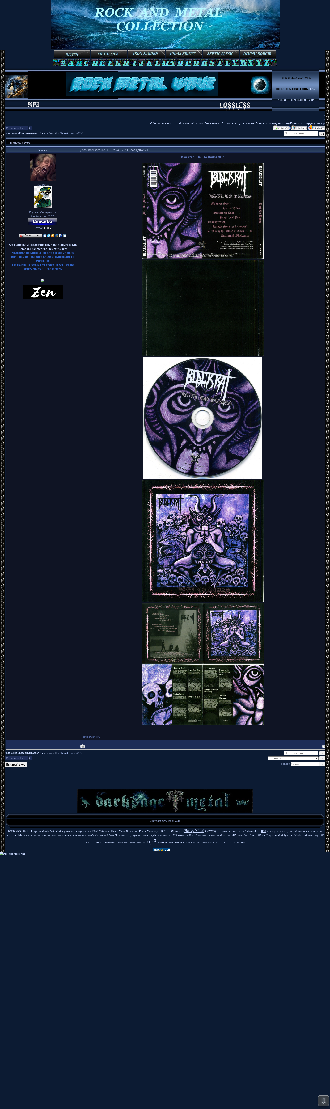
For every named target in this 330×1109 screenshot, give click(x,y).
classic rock (206, 842)
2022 (220, 842)
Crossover (146, 835)
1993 (127, 835)
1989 (204, 835)
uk (301, 835)
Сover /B (53, 133)
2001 (166, 842)
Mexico (73, 831)
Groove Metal (309, 831)
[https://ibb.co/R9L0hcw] (202, 478)
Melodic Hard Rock (178, 842)
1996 (186, 835)
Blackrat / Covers (68, 133)
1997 (258, 831)
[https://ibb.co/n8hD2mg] (203, 258)
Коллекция (11, 133)
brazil (90, 831)
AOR (190, 842)
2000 (219, 831)
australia (197, 842)
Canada (94, 835)
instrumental (51, 835)
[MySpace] (61, 235)
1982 (317, 831)
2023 (242, 842)
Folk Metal (307, 835)
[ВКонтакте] (45, 235)
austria (240, 835)
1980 (217, 835)
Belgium (275, 831)
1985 (39, 835)
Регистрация (297, 100)
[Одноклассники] (53, 235)
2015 (102, 842)
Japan (156, 831)
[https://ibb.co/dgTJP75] (203, 355)
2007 (281, 831)
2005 (136, 831)
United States (195, 835)
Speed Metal (71, 835)
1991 (213, 835)
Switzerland (250, 831)
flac (237, 842)
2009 (139, 835)
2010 (170, 835)
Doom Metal (114, 835)
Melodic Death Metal (51, 831)
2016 (126, 842)
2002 (264, 835)
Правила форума (232, 123)
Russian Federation (137, 842)
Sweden (235, 831)
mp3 (151, 841)
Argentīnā (65, 831)
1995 (229, 835)
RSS (312, 88)
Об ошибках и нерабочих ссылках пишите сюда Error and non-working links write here (43, 247)
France (253, 835)
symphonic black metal (293, 831)
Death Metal (118, 831)
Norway (130, 831)
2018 (175, 835)
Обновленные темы (163, 123)
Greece (223, 835)
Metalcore (10, 835)
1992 (123, 835)
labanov (42, 150)
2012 (258, 835)
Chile (87, 842)
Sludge (316, 835)
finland (161, 842)
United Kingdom (32, 831)
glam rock (226, 831)
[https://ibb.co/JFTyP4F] (203, 662)
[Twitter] (49, 235)
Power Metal (146, 831)
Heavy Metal (194, 830)
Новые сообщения (191, 123)
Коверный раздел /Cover (32, 133)
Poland (181, 835)
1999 (59, 835)
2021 (226, 842)
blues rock (179, 831)
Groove (120, 842)
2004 (64, 835)
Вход (311, 100)
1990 (101, 835)
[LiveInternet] (65, 235)
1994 (208, 835)
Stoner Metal (110, 842)
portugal (133, 835)
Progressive (82, 831)
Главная (282, 100)
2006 (79, 835)
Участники (212, 123)
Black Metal (98, 831)
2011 (246, 835)
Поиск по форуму (302, 123)
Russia (107, 831)
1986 (97, 842)
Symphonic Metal (292, 835)
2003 (44, 835)
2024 (232, 842)
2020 (234, 835)
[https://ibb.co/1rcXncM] (203, 601)
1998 (242, 831)
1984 (34, 835)
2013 (321, 835)
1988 (89, 835)
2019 (105, 835)
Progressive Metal (274, 835)
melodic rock (21, 835)
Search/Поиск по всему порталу (268, 123)
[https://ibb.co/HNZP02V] (203, 723)
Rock (30, 835)
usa (263, 830)
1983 (322, 831)
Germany (210, 831)
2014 (92, 842)
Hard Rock (167, 830)
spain (153, 835)
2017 (214, 842)
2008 (269, 831)
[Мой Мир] (57, 235)
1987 (84, 835)
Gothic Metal (162, 835)
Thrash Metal (14, 831)
